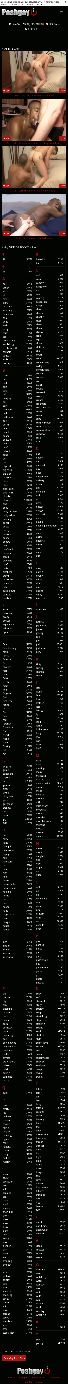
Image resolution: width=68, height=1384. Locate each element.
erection (49, 598)
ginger (17, 788)
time (50, 1160)
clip (49, 339)
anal (17, 317)
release (17, 1120)
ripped (17, 1139)
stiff (50, 997)
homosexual (17, 888)
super (50, 1054)
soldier (17, 1279)
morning (49, 824)
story (50, 1004)
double (49, 521)
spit (17, 1306)
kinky (49, 664)
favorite (17, 667)
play (17, 1004)
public (17, 1069)
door (49, 518)
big (17, 462)
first (17, 697)
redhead (17, 1116)
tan (50, 1100)
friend (17, 738)
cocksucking (49, 362)
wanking (50, 1269)
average (17, 363)
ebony (49, 575)
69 (17, 271)
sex (17, 1196)
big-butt (17, 466)
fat (17, 663)
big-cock (17, 469)
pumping (17, 1076)
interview (49, 609)
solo (17, 1283)
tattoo (50, 1107)
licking (49, 710)
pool (17, 1016)
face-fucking (17, 648)
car (49, 290)
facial (17, 651)
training (50, 1183)
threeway (50, 1138)
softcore (17, 1276)
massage (49, 775)
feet (17, 674)
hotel (17, 903)
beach (17, 428)
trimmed (50, 1194)
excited (17, 620)
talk (50, 1092)
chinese (49, 313)
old (49, 894)
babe (17, 375)
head (17, 869)
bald (17, 390)
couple (49, 388)
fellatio (17, 678)
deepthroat (49, 476)
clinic (49, 335)
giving (17, 792)
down (49, 529)
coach (49, 354)
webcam (50, 1284)
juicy (49, 651)
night (49, 863)
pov (17, 1038)
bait (17, 386)
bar (17, 401)
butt (49, 263)
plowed (17, 1012)
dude (49, 552)
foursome (17, 727)
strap (50, 1012)
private (17, 1057)
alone (17, 299)
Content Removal (34, 1382)
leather (49, 702)
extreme (17, 628)
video (50, 1245)
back (17, 379)
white (50, 1292)
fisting (17, 704)
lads (49, 687)
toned (50, 1168)
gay (17, 781)
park (49, 952)
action (17, 287)
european (17, 613)
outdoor (49, 921)
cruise (49, 411)
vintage (50, 1249)
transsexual (50, 1187)
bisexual (17, 477)
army (17, 329)
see (17, 1185)
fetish (17, 682)
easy (49, 568)
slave (17, 1242)
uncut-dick (50, 1226)
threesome (50, 1134)
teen (50, 1123)
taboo (50, 1089)
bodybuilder (17, 515)
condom (49, 377)
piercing (17, 997)
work (50, 1307)
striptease (50, 1020)
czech (49, 441)
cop (49, 381)
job (49, 640)
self (17, 1189)
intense (17, 953)
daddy (49, 457)
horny (17, 895)
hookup (17, 891)
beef (17, 447)
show (17, 1219)
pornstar (17, 1027)
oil (49, 891)
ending (49, 590)
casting (49, 298)
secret (17, 1177)
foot (17, 719)
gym (17, 822)
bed (17, 443)
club (49, 350)
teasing (50, 1119)
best (17, 458)
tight (50, 1157)
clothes (49, 347)
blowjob (17, 500)
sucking (50, 1046)
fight (17, 685)
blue (17, 503)
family (17, 655)
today (50, 1164)
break (17, 556)
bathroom (17, 417)
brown (17, 575)
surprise (50, 1061)
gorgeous (17, 803)
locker (49, 725)
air (17, 291)
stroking (50, 1023)
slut (17, 1257)
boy (17, 545)
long (49, 733)
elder (49, 583)
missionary (49, 805)
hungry (17, 922)
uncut (50, 1222)
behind (17, 451)
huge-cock (17, 914)
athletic (17, 355)
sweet (50, 1076)
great (17, 811)
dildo (49, 495)
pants (49, 948)
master (49, 779)
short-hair (17, 1211)
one (49, 902)
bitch (17, 481)
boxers (17, 541)
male (49, 760)
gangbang (17, 773)
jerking (49, 633)
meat (49, 790)
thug (50, 1149)
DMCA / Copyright (17, 1377)
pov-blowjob (17, 1042)
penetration (49, 967)
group (17, 815)
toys (50, 1179)
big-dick (17, 473)
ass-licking (17, 344)
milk (49, 802)
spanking (17, 1294)
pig (17, 1001)
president (17, 1050)
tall (50, 1096)
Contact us (54, 1377)
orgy (49, 917)
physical (49, 982)
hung (17, 918)
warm (50, 1273)
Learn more (39, 3)
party (49, 956)
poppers (17, 1020)
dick (49, 487)
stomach (50, 1001)
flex (17, 708)
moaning (49, 809)
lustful (49, 748)
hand (17, 842)
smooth (17, 1264)
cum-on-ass (49, 426)
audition (17, 359)
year (50, 1339)
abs (17, 283)
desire (49, 484)
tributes (50, 1191)
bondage (17, 519)
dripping (49, 540)
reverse (17, 1124)
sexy (17, 1200)
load (49, 721)
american (17, 314)
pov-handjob (17, 1046)
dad (49, 453)
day (49, 468)
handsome (17, 850)
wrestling (50, 1314)
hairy (17, 838)
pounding (17, 1035)
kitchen (49, 671)
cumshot (49, 433)
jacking (49, 621)
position (17, 1031)
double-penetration (49, 525)
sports (17, 1310)
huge (17, 910)
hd (17, 865)
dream (49, 533)
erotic (17, 609)
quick (17, 1092)
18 (17, 259)
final (17, 689)
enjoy (49, 594)
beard (17, 432)
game (17, 769)
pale (49, 941)
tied (50, 1153)
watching (50, 1277)
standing (17, 1321)
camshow (49, 286)
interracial (17, 957)
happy (17, 854)
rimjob (17, 1131)
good (17, 800)
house (17, 906)
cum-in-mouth (49, 422)
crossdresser (49, 407)
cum (49, 418)
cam (49, 279)
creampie (49, 403)
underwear (50, 1229)
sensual (17, 1192)
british (17, 568)
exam (17, 616)
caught (49, 305)
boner (17, 522)
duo (49, 555)
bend (17, 454)
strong (50, 1027)
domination (49, 514)
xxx (50, 1327)
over (49, 928)
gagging (17, 766)
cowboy (49, 396)
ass (17, 336)
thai (50, 1126)
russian (17, 1161)
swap (50, 1069)
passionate (49, 959)
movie (49, 832)
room (17, 1150)
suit (50, 1050)
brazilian (17, 553)
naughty (49, 856)
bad (17, 383)
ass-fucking (17, 340)
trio (50, 1198)
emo (49, 587)
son (17, 1287)
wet (50, 1288)
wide (50, 1295)
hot (17, 899)
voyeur (50, 1257)
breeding (17, 560)
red (17, 1112)
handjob (17, 846)
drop (49, 548)
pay (49, 963)
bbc (17, 420)
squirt (17, 1317)
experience (17, 624)
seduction (17, 1181)
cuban (49, 415)
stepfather (17, 1332)
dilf (49, 499)
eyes (17, 632)
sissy (17, 1226)
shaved (17, 1208)
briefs (17, 564)
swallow (50, 1065)
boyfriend (17, 549)
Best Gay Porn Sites (14, 1358)
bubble (17, 587)
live (49, 718)
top (50, 1175)
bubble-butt (17, 590)
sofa (17, 1272)
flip (17, 712)
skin (17, 1234)
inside (17, 949)
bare (17, 405)
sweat (50, 1072)
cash (49, 294)
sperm (17, 1302)
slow (17, 1253)
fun (17, 753)
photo (49, 978)
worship (50, 1311)
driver (49, 544)
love (49, 736)
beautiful (17, 439)
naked (49, 848)
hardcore (17, 861)
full (17, 750)
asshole (17, 351)
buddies (17, 594)
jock (49, 644)
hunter (17, 929)
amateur (17, 306)
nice (49, 859)
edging (49, 579)
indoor (17, 945)
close (49, 343)
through (50, 1145)
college (49, 366)
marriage (49, 768)
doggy (49, 510)
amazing (17, 310)
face (17, 644)
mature (49, 787)
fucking (17, 746)
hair (17, 835)
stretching (50, 1016)
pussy (17, 1080)
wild (50, 1299)
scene (17, 1174)
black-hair (17, 492)
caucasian (49, 301)
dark (49, 461)
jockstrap (49, 648)
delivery (49, 480)
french (17, 735)
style (50, 1038)
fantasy (17, 659)
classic (49, 324)
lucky (49, 744)
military (49, 798)
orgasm (49, 913)
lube (49, 740)
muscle (49, 836)
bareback (17, 409)
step (17, 1328)
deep (49, 472)
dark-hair (49, 465)
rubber (17, 1158)
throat (50, 1141)
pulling (17, 1072)
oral (49, 909)
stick (50, 993)
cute (49, 437)
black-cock (17, 488)
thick (50, 1130)
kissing (49, 668)
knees (49, 675)
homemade (17, 884)
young (50, 1343)
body (17, 507)
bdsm (17, 424)
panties (49, 944)
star (17, 1325)
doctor (49, 506)
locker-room (49, 729)
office (49, 887)
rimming (17, 1135)
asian (17, 333)
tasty (50, 1104)
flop (17, 716)
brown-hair (17, 579)
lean (49, 699)
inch (17, 941)
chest (49, 309)
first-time (17, 701)
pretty (17, 1054)
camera (49, 282)
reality (17, 1108)
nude (49, 874)
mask (49, 771)
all (17, 295)
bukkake (49, 259)
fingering (17, 693)
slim (17, 1249)
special (17, 1298)
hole (17, 876)
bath (17, 413)
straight (50, 1008)
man (49, 764)
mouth (49, 828)
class (49, 320)
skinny (17, 1238)
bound (17, 537)
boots (17, 526)
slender (17, 1245)
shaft (17, 1204)
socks (17, 1268)
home (17, 880)
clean (49, 328)
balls (17, 394)
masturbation (49, 783)
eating (49, 571)
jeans (49, 629)
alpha (17, 302)
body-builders (17, 511)
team (50, 1115)
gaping (17, 777)
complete (49, 373)
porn (17, 1023)
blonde (17, 496)
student (50, 1035)
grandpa (17, 807)
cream (49, 400)
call (49, 275)
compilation (49, 369)
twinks (50, 1206)
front (17, 742)
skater (17, 1230)
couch (49, 384)
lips (49, 714)
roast (17, 1142)
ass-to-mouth (17, 348)
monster (49, 817)
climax (49, 332)
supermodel (50, 1057)
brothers (17, 571)
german (17, 785)
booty (17, 530)
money (49, 813)
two (50, 1209)
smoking (17, 1260)
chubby (49, 316)
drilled (49, 536)
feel (17, 670)
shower (17, 1223)
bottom (17, 534)
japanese (49, 625)
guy (17, 819)
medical (49, 794)
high (17, 872)
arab (17, 325)
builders (17, 598)
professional (17, 1061)
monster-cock (49, 821)
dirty (49, 502)
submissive (50, 1042)
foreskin (17, 723)
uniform (50, 1233)
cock (49, 358)
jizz (49, 636)
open (49, 906)
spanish (17, 1291)
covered (49, 392)
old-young (49, 898)
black (17, 485)
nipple (49, 867)
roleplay (17, 1146)
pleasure (17, 1008)
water (50, 1280)
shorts (17, 1215)
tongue (50, 1172)
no (49, 871)
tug (50, 1202)
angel (17, 321)
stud (50, 1031)
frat (17, 731)
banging (17, 398)
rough (17, 1154)
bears (17, 435)
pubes (17, 1065)
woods (50, 1303)
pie (17, 993)
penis (49, 971)
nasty (49, 852)
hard (17, 857)
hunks (17, 925)
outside (49, 924)
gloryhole (17, 796)
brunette (17, 583)
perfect (49, 975)
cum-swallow (49, 430)
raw (17, 1105)
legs (49, 706)
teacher (50, 1111)
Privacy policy (38, 1377)
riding (17, 1127)
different (49, 491)
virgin (50, 1253)
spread (17, 1313)
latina (49, 691)
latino (49, 695)
